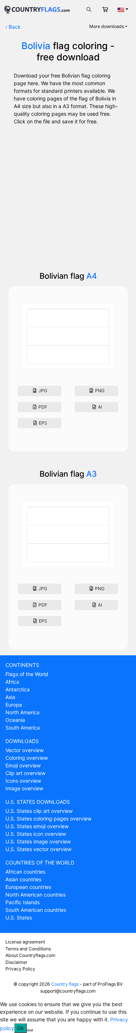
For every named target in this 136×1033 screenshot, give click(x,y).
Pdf (42, 407)
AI (99, 407)
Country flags (65, 984)
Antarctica (17, 689)
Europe (13, 705)
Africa (12, 682)
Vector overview (24, 750)
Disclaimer (16, 962)
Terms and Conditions (28, 948)
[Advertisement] (68, 196)
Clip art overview (25, 773)
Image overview (24, 788)
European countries (28, 887)
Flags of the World (26, 674)
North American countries (35, 894)
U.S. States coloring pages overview (48, 818)
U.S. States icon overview (35, 834)
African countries (25, 872)
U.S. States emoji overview (37, 826)
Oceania (15, 720)
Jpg (42, 390)
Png (99, 390)
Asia (10, 697)
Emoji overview (23, 765)
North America (22, 712)
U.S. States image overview (38, 841)
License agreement (25, 942)
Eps (42, 423)
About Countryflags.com (30, 955)
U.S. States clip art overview (39, 811)
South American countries (35, 910)
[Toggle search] (89, 9)
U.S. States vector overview (38, 849)
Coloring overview (26, 758)
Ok (20, 1028)
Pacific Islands (22, 902)
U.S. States (18, 917)
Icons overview (23, 781)
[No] (30, 1030)
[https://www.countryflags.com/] (37, 8)
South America (22, 727)
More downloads (106, 26)
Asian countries (23, 879)
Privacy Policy (20, 969)
